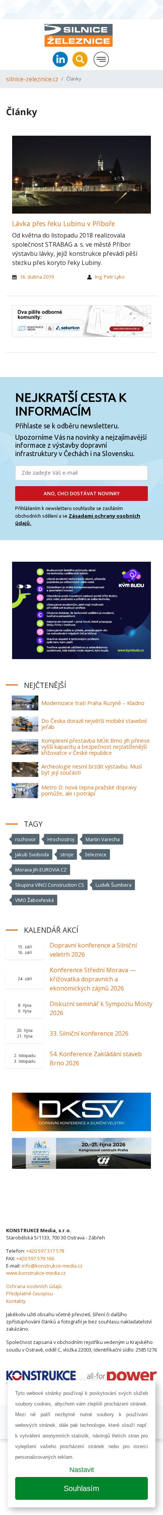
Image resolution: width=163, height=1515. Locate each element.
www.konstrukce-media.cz (36, 1272)
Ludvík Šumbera (114, 884)
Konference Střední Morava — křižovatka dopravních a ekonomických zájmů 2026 (93, 979)
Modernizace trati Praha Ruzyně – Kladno (92, 703)
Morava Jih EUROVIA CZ (41, 869)
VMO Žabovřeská (34, 900)
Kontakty (15, 1301)
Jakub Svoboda (32, 854)
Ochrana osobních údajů (34, 1286)
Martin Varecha (103, 839)
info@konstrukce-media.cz (52, 1265)
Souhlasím (81, 1488)
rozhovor (25, 839)
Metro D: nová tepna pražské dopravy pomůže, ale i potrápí (88, 790)
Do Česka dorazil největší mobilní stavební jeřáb (94, 724)
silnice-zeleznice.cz (32, 79)
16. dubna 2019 (37, 276)
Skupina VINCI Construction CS (49, 884)
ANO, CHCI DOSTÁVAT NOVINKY (82, 493)
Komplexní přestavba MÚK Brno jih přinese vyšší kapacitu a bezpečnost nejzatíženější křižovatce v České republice (95, 746)
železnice (96, 854)
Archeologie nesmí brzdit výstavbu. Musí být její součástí (91, 769)
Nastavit (81, 1470)
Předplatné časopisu (29, 1293)
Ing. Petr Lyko (110, 276)
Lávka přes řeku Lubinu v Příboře (63, 223)
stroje (67, 854)
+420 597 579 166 (35, 1258)
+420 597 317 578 (45, 1250)
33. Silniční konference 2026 (89, 1033)
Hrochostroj (60, 839)
